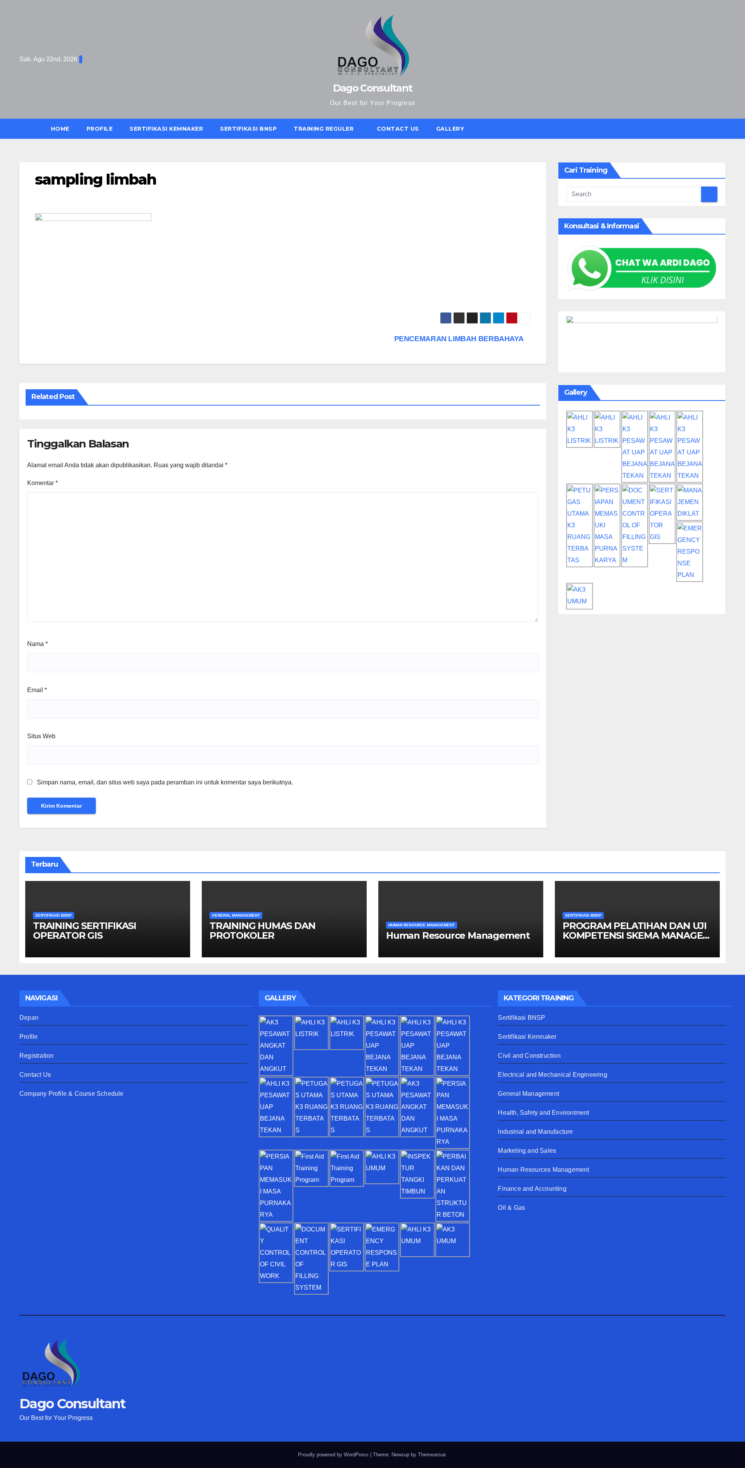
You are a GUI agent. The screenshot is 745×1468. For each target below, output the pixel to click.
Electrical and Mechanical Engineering (552, 1074)
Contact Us (398, 128)
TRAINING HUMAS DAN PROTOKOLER (262, 930)
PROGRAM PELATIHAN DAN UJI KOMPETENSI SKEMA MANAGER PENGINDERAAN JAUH (636, 935)
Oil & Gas (511, 1207)
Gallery (450, 128)
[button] (723, 128)
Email (37, 690)
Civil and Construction (529, 1055)
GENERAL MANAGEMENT (236, 915)
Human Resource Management (458, 935)
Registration (36, 1055)
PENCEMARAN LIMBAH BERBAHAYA (459, 339)
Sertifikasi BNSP (521, 1017)
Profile (100, 128)
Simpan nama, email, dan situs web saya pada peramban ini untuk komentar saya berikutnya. (165, 782)
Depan (28, 1017)
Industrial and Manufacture (535, 1131)
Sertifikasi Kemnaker (527, 1036)
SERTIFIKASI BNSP (248, 128)
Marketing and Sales (527, 1150)
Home (60, 128)
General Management (528, 1093)
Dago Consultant (372, 88)
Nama (37, 644)
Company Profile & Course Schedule (71, 1093)
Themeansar (431, 1455)
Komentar (42, 483)
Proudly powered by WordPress (334, 1455)
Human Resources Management (543, 1169)
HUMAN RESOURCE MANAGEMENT (421, 925)
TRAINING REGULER (324, 128)
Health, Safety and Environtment (543, 1112)
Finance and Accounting (532, 1188)
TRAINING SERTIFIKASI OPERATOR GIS (84, 930)
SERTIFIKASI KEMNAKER (166, 128)
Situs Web (41, 736)
